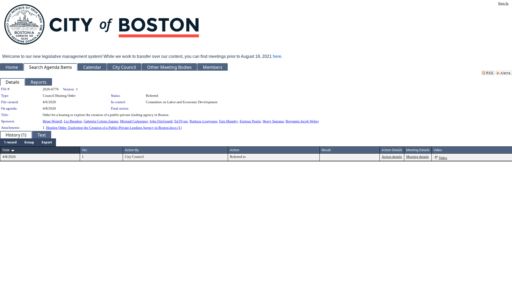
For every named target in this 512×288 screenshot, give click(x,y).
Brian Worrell (52, 121)
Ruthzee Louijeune (203, 121)
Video (443, 158)
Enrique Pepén (250, 121)
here (277, 56)
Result (326, 150)
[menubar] (28, 142)
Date (6, 150)
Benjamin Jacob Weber (302, 121)
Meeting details (417, 157)
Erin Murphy (228, 121)
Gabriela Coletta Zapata (101, 121)
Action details (392, 157)
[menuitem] (10, 142)
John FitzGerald (161, 121)
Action (234, 150)
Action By (132, 150)
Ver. (84, 150)
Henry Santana (273, 121)
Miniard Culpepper (134, 121)
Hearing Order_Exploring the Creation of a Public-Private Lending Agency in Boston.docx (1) (114, 128)
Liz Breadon (73, 121)
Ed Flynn (181, 121)
